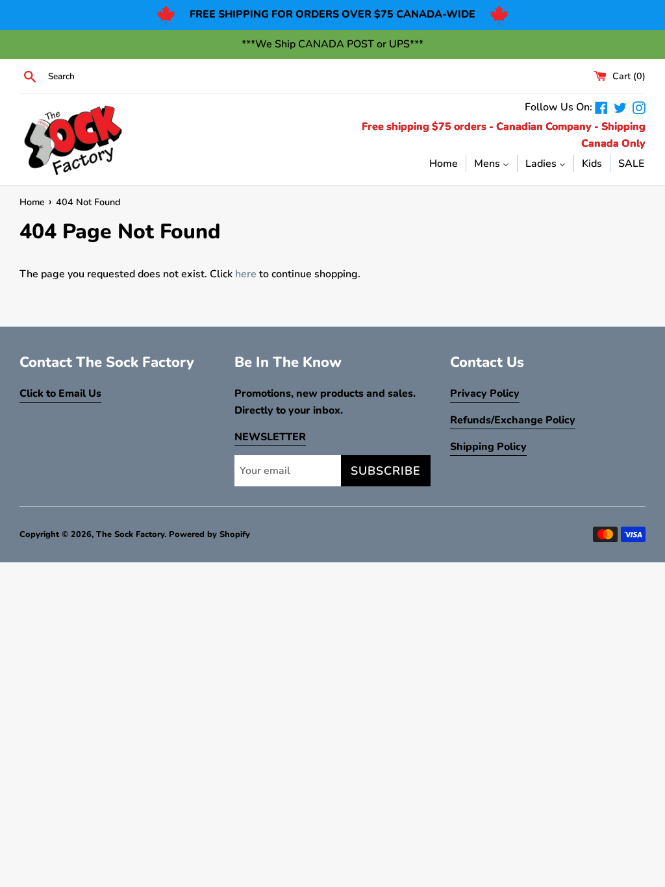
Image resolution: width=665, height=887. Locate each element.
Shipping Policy (488, 447)
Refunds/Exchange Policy (512, 420)
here (246, 274)
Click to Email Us (60, 393)
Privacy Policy (485, 393)
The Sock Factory (130, 534)
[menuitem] (443, 163)
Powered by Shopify (209, 534)
